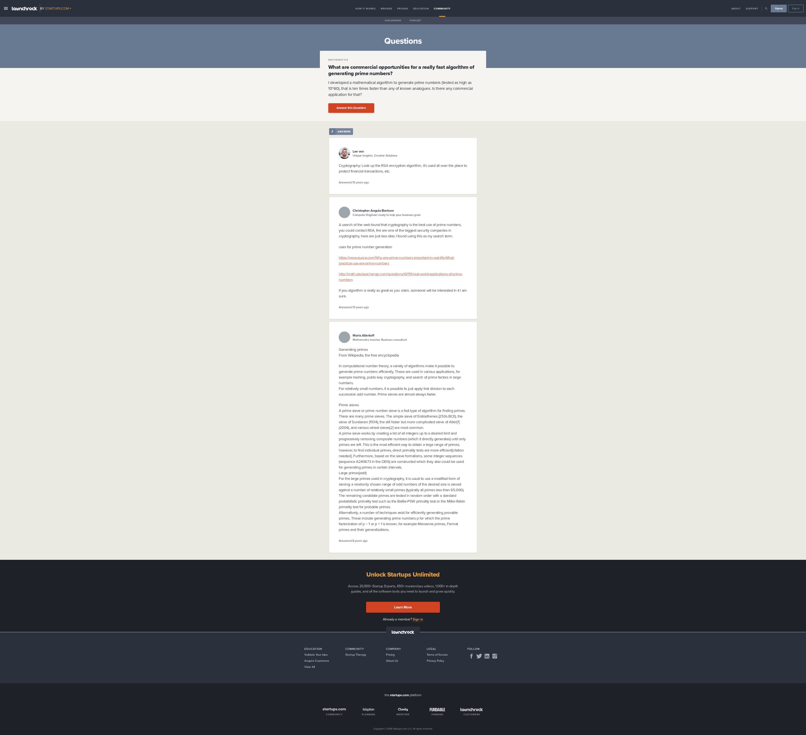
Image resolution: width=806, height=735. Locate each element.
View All (309, 667)
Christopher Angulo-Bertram (373, 210)
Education (421, 8)
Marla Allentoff (363, 335)
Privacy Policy (435, 660)
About (736, 8)
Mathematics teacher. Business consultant (380, 339)
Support (752, 8)
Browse (386, 8)
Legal (431, 649)
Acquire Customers (316, 660)
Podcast (415, 20)
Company (393, 649)
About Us (392, 660)
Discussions (393, 20)
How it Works (365, 8)
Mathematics (338, 60)
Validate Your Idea (315, 654)
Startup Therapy (355, 654)
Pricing (402, 8)
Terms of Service (437, 654)
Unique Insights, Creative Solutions (375, 155)
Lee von (358, 151)
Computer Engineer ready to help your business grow (387, 215)
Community (442, 8)
